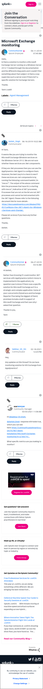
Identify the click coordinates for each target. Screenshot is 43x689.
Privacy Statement (20, 678)
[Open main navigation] (39, 4)
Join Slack (21, 526)
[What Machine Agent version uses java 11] (40, 126)
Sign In (31, 4)
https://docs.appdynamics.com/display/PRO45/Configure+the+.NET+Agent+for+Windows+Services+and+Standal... (22, 207)
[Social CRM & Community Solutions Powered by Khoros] (34, 649)
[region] (21, 676)
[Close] (39, 667)
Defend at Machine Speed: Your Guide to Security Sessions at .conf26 (21, 599)
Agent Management (19, 95)
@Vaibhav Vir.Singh (17, 417)
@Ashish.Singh (13, 421)
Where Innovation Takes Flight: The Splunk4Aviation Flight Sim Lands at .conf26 (19, 620)
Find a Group (21, 558)
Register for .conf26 (21, 492)
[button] (40, 35)
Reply (8, 112)
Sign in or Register (28, 23)
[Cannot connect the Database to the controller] (36, 126)
